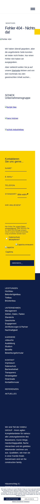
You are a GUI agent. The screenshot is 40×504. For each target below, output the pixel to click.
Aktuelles (11, 394)
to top (37, 484)
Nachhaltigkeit (11, 329)
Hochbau (9, 291)
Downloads (10, 378)
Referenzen (12, 389)
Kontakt (9, 360)
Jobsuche (9, 339)
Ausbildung (10, 343)
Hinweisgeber (11, 375)
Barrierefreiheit (11, 369)
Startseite (16, 70)
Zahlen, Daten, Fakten (15, 313)
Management (11, 310)
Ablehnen (29, 499)
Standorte (9, 317)
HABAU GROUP (18, 413)
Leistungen (11, 288)
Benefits (8, 349)
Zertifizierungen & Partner (16, 326)
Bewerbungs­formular (14, 352)
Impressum (10, 362)
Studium (8, 346)
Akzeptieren (12, 499)
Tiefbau (8, 297)
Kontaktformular (12, 382)
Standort (11, 194)
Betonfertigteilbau (13, 294)
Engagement (10, 323)
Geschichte (10, 320)
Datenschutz (10, 366)
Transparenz (10, 372)
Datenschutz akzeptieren (14, 238)
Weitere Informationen (18, 501)
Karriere (10, 337)
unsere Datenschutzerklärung (15, 227)
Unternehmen (13, 308)
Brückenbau (10, 300)
